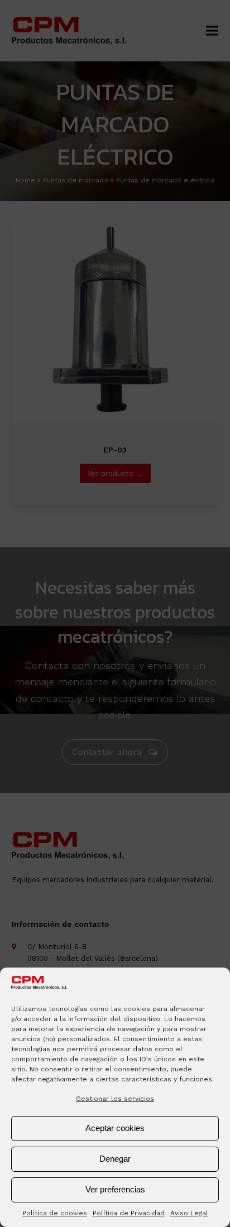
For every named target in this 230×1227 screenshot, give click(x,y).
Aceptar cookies (115, 1128)
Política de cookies (54, 1213)
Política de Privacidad (129, 1213)
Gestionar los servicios (115, 1099)
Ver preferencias (115, 1189)
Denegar (115, 1158)
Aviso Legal (189, 1213)
